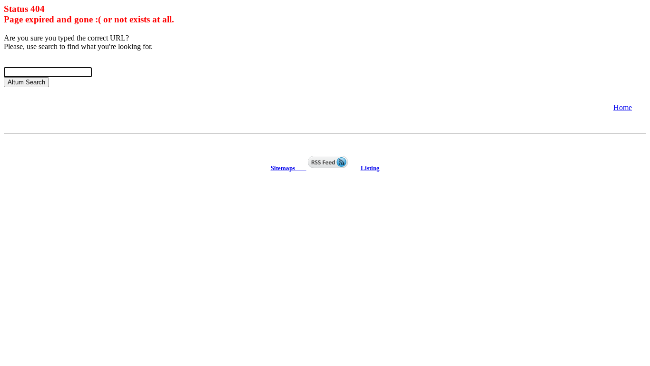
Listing (370, 168)
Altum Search (26, 82)
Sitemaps (288, 168)
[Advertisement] (80, 107)
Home (622, 107)
